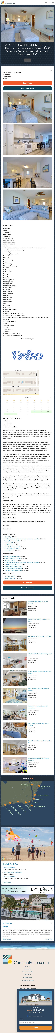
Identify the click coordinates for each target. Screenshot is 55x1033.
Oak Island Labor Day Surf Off (13, 872)
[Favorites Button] (46, 2)
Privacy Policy (27, 977)
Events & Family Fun (10, 864)
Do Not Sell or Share (27, 980)
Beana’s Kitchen (9, 551)
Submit (35, 1028)
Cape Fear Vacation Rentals (27, 988)
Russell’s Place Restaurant (12, 547)
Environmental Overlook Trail (12, 566)
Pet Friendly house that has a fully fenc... (40, 636)
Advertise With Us (27, 972)
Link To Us (27, 974)
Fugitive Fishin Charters (11, 564)
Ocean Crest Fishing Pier (11, 556)
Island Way (7, 537)
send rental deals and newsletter (36, 1016)
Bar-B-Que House (9, 545)
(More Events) (7, 882)
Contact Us (27, 969)
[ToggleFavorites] (51, 71)
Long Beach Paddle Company (13, 570)
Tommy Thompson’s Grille (12, 541)
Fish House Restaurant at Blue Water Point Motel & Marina (21, 539)
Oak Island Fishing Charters (12, 558)
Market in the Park (9, 867)
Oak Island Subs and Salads (12, 549)
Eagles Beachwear (9, 578)
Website (5, 927)
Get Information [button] (27, 88)
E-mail (21, 1019)
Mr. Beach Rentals (9, 560)
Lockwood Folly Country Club (13, 568)
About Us (27, 966)
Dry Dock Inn (7, 923)
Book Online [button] (27, 83)
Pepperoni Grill (8, 543)
